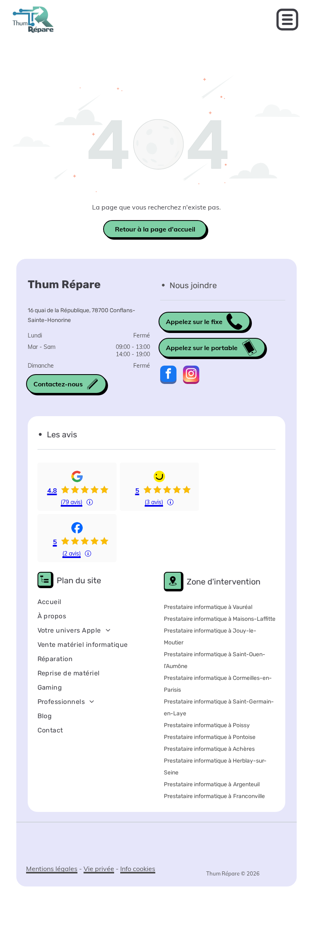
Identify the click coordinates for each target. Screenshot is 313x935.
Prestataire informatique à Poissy (207, 725)
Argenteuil (246, 784)
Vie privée (99, 868)
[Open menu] (287, 20)
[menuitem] (86, 602)
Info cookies (137, 868)
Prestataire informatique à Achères (209, 748)
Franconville (249, 796)
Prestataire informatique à (197, 784)
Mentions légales (51, 868)
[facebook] (168, 376)
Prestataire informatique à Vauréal (208, 607)
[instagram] (191, 376)
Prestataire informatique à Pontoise (210, 737)
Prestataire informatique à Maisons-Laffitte (220, 618)
